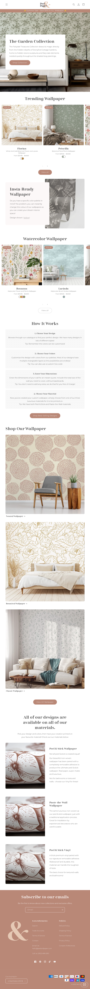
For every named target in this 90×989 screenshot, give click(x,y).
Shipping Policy (65, 931)
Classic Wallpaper (14, 691)
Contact (35, 941)
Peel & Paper (80, 984)
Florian (21, 148)
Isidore (27, 218)
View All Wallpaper (45, 702)
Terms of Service (38, 936)
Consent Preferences (67, 946)
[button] (6, 4)
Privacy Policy (64, 941)
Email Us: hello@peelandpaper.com (42, 947)
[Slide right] (47, 166)
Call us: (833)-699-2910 (40, 953)
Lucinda (63, 288)
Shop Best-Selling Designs (45, 416)
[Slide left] (42, 166)
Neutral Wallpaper (14, 516)
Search (35, 926)
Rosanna (21, 288)
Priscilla (63, 148)
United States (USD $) (15, 981)
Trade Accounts (38, 931)
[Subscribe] (62, 909)
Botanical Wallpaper (15, 604)
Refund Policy (64, 926)
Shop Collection (20, 63)
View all (45, 172)
